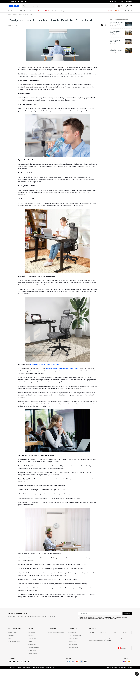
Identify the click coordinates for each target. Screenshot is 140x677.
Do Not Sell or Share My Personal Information (119, 667)
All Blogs (15, 14)
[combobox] (69, 6)
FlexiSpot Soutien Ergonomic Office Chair (44, 364)
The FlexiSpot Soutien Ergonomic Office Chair (61, 368)
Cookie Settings (32, 653)
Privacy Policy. (113, 618)
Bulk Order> (107, 640)
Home (9, 14)
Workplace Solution (23, 14)
